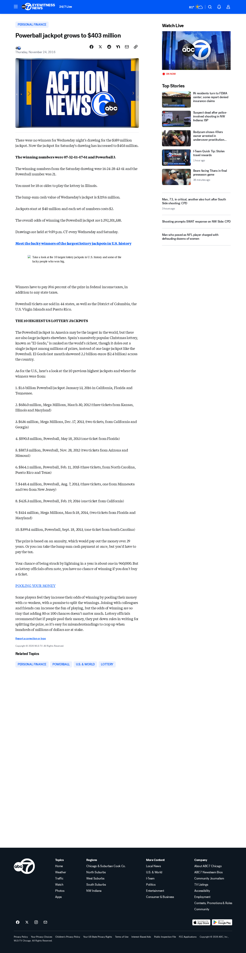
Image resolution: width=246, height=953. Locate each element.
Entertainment (155, 890)
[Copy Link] (135, 47)
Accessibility (202, 890)
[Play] (196, 50)
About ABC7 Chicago (208, 866)
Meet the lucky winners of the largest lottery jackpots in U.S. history (73, 243)
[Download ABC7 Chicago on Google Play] (222, 922)
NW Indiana (93, 890)
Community (201, 909)
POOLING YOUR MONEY (35, 585)
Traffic (59, 878)
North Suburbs (96, 872)
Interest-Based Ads (141, 937)
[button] (16, 6)
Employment (202, 897)
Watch (59, 884)
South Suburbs (96, 884)
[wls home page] (24, 866)
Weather (60, 872)
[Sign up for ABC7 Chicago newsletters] (45, 922)
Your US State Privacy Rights (97, 937)
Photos (59, 890)
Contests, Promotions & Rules (213, 903)
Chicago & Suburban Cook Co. (105, 866)
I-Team (150, 878)
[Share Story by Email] (127, 47)
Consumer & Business (160, 897)
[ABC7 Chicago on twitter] (27, 922)
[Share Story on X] (100, 47)
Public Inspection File (165, 937)
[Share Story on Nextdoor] (118, 47)
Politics (150, 884)
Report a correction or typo (30, 638)
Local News (153, 866)
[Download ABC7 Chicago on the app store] (201, 922)
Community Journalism (209, 878)
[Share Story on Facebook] (91, 47)
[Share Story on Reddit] (109, 47)
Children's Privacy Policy (67, 937)
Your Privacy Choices (41, 937)
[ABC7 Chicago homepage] (38, 7)
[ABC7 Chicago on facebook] (18, 922)
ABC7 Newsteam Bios (208, 872)
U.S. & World (154, 872)
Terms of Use (121, 937)
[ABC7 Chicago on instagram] (36, 922)
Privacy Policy (21, 937)
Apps (58, 897)
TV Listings (201, 884)
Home (59, 866)
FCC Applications (188, 937)
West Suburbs (95, 878)
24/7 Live (65, 7)
